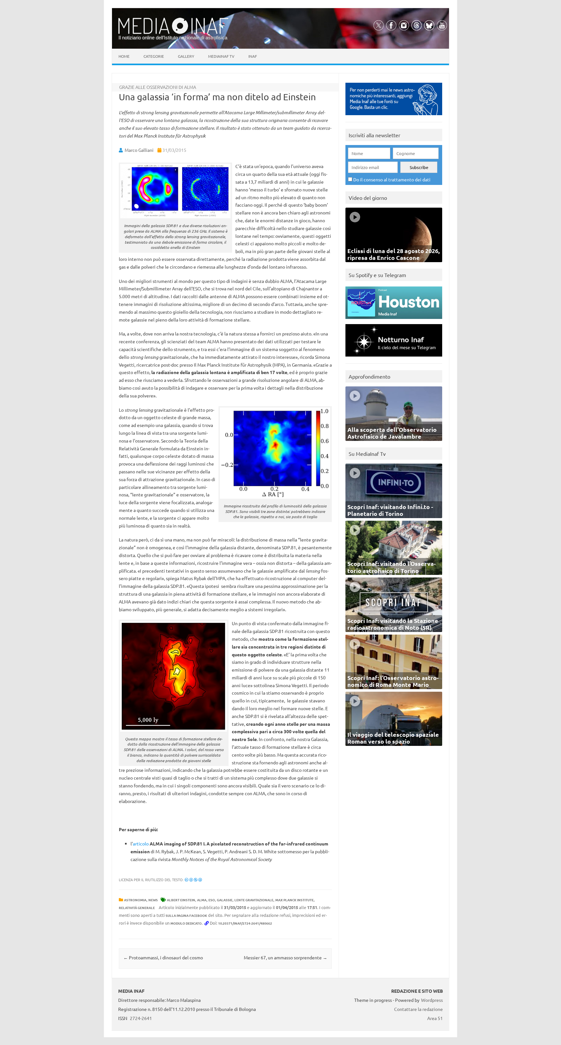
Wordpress (432, 1000)
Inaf (252, 56)
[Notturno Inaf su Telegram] (393, 358)
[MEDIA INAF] (173, 33)
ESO (211, 899)
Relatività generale (137, 907)
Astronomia (135, 899)
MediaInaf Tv (221, 56)
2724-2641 (141, 1018)
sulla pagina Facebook (186, 915)
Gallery (186, 56)
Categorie (153, 56)
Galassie (224, 899)
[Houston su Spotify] (393, 320)
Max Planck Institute (294, 899)
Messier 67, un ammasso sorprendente (285, 957)
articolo (141, 843)
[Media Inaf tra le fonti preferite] (393, 116)
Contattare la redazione (418, 1009)
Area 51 (435, 1018)
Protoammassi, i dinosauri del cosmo (163, 957)
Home (124, 56)
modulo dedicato (186, 923)
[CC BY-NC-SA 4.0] (193, 879)
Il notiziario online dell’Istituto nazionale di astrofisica (172, 37)
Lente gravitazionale (253, 899)
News (153, 899)
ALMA (201, 899)
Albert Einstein (181, 899)
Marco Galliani (139, 150)
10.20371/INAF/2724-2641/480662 (245, 923)
